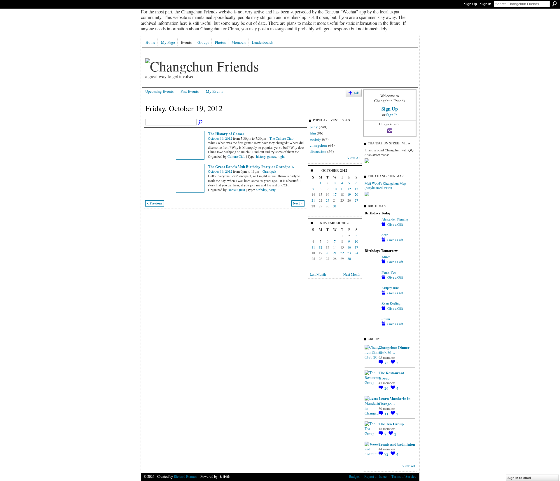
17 (335, 194)
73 (386, 362)
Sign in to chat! (519, 478)
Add (357, 93)
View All (353, 157)
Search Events (200, 122)
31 (335, 206)
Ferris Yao (389, 272)
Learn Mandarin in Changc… (394, 401)
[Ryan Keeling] (372, 308)
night (281, 156)
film (313, 133)
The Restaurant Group (391, 375)
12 (349, 188)
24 (356, 252)
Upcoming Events (159, 91)
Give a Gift (395, 224)
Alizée (386, 256)
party (272, 189)
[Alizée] (372, 262)
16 (349, 247)
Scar (385, 234)
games (271, 156)
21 (313, 200)
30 (349, 258)
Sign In (485, 4)
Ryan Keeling (391, 303)
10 (335, 188)
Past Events (190, 91)
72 (386, 454)
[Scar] (372, 239)
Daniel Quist (236, 189)
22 (342, 252)
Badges (354, 476)
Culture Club (236, 156)
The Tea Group (391, 423)
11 (342, 188)
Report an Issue (375, 476)
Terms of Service (403, 476)
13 (356, 188)
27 (356, 200)
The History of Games (226, 133)
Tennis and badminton (397, 444)
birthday (261, 189)
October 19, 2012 (220, 138)
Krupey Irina (390, 287)
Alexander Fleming (395, 219)
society (315, 139)
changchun (318, 145)
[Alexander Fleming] (372, 224)
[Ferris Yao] (372, 277)
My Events (214, 91)
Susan (386, 318)
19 (349, 194)
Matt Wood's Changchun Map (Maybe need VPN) (385, 185)
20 (356, 194)
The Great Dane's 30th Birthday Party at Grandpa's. (251, 166)
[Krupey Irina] (372, 293)
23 (327, 200)
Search (554, 3)
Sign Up (470, 4)
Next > (297, 203)
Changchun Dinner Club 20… (394, 349)
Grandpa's (269, 171)
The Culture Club (281, 138)
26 (386, 388)
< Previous (154, 203)
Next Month (351, 274)
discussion (318, 151)
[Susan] (372, 324)
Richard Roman (185, 476)
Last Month (318, 274)
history (260, 156)
